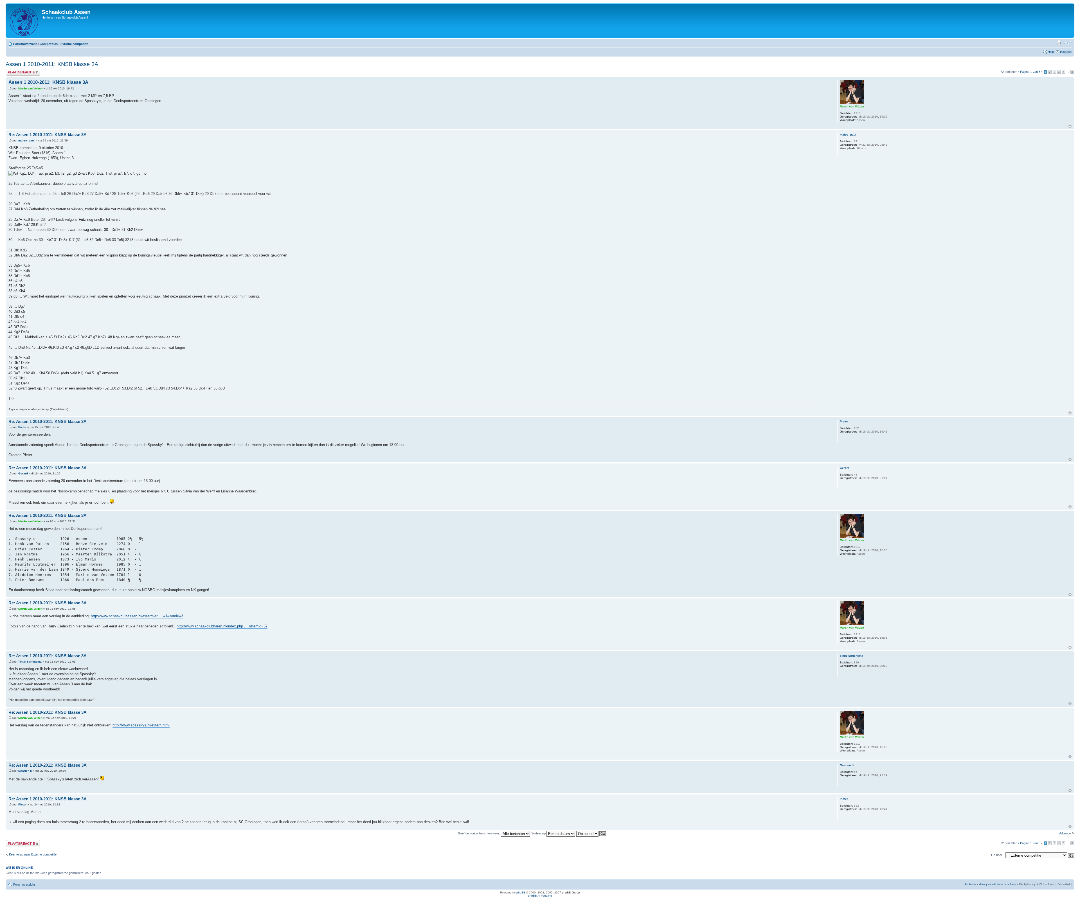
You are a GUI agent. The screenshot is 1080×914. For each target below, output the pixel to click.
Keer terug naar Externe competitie (33, 854)
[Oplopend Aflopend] (591, 833)
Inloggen (1066, 51)
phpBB (520, 892)
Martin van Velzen (30, 88)
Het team (970, 884)
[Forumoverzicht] (24, 20)
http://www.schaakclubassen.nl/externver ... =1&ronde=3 (137, 616)
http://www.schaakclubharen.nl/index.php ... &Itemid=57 (222, 626)
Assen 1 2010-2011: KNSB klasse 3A (52, 64)
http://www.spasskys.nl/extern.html (141, 725)
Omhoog (1070, 126)
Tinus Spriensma (30, 661)
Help (1051, 51)
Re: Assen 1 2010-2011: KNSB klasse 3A (47, 134)
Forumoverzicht (25, 44)
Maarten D (25, 770)
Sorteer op (538, 833)
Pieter (22, 427)
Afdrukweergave (1059, 42)
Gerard (23, 473)
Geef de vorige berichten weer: (479, 833)
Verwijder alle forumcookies (997, 884)
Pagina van (1030, 71)
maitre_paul (26, 140)
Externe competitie (74, 44)
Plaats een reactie (18, 70)
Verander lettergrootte (1067, 42)
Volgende (1065, 833)
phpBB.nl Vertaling (540, 895)
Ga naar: (997, 855)
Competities (49, 44)
